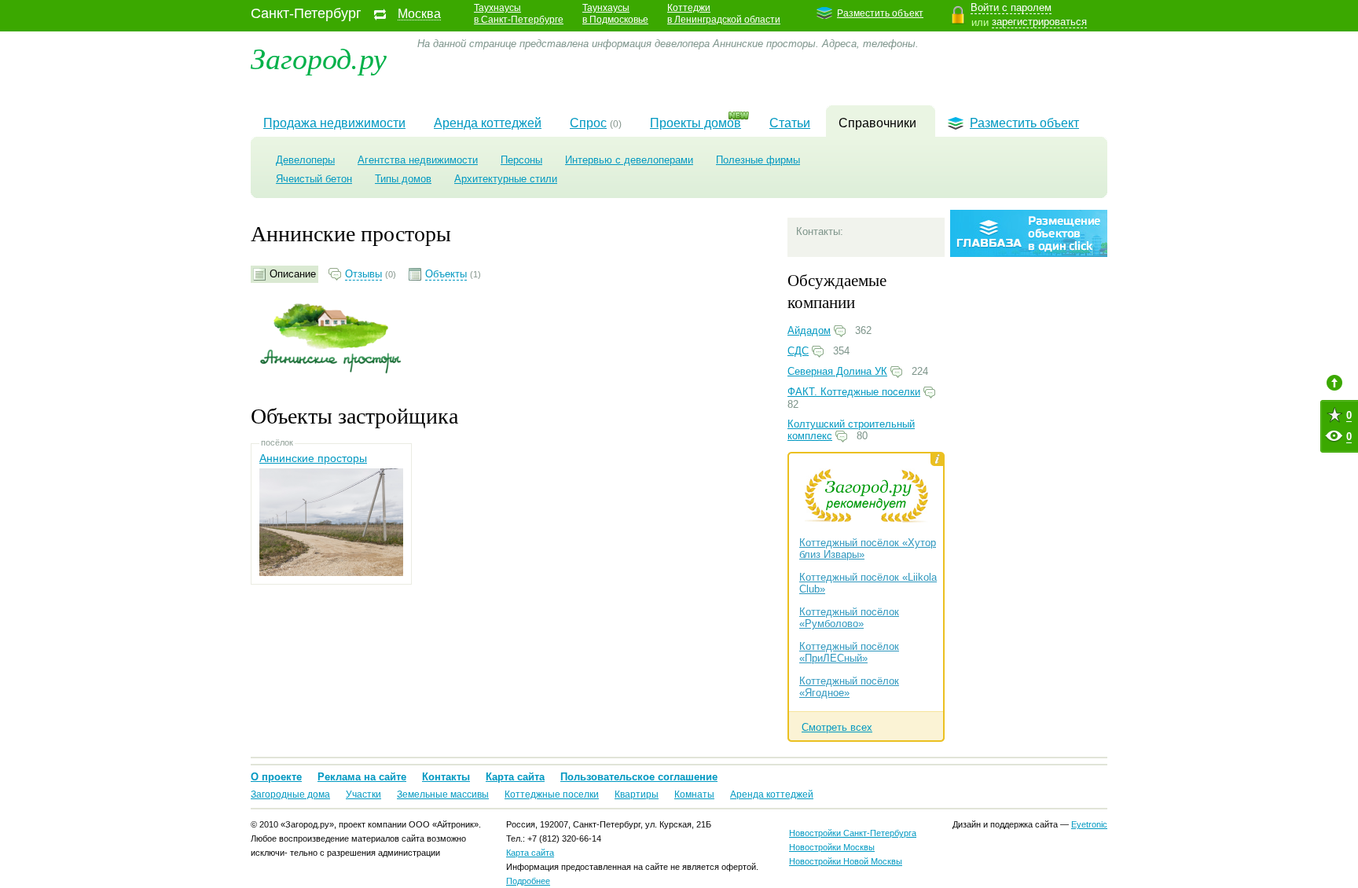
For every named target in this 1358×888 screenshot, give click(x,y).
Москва (419, 14)
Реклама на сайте (361, 777)
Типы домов (403, 179)
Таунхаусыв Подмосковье (615, 13)
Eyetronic (1089, 824)
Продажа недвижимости (334, 123)
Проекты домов (695, 123)
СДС (798, 351)
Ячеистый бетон (314, 179)
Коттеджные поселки (552, 794)
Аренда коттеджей (487, 123)
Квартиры (637, 794)
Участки (363, 794)
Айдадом (809, 330)
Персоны (521, 160)
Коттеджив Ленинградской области (723, 13)
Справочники (877, 123)
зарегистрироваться (1039, 22)
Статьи (789, 123)
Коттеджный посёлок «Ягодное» (849, 687)
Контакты (446, 777)
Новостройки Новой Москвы (845, 861)
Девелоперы (305, 160)
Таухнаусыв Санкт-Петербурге (518, 13)
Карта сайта (515, 777)
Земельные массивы (443, 794)
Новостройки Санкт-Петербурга (852, 833)
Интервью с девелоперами (629, 160)
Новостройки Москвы (832, 847)
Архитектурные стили (505, 179)
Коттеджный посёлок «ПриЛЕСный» (849, 652)
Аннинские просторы (313, 458)
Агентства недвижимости (418, 160)
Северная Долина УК (837, 371)
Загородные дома (290, 794)
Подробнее (528, 881)
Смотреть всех (837, 727)
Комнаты (694, 794)
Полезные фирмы (758, 160)
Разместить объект (880, 13)
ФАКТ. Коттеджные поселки (853, 392)
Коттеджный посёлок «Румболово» (849, 617)
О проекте (276, 777)
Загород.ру (319, 57)
